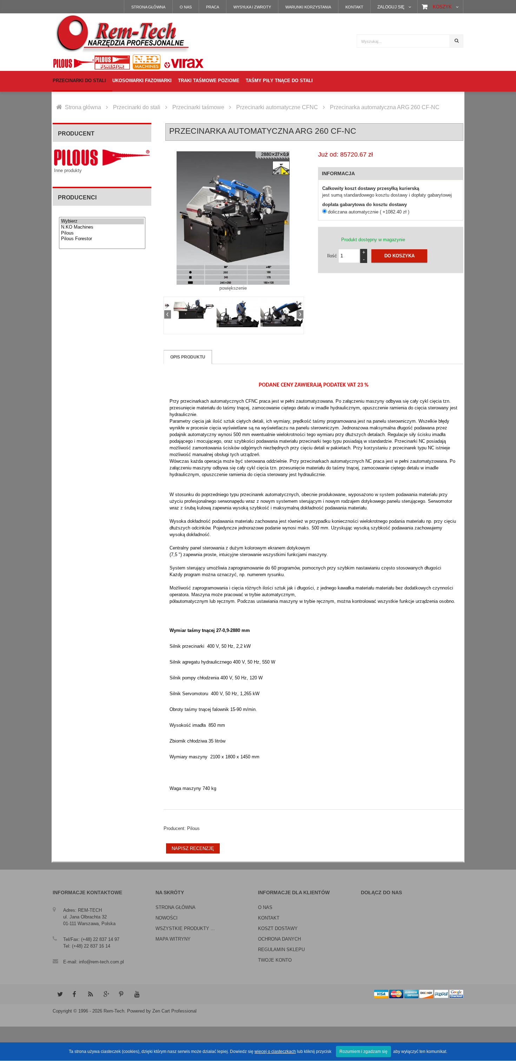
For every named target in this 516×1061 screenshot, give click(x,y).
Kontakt (354, 7)
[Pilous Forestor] (102, 239)
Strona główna (148, 7)
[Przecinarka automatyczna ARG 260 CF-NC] (194, 308)
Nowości (167, 918)
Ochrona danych (279, 939)
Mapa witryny (173, 939)
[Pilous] (102, 233)
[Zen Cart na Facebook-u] (75, 994)
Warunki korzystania (308, 7)
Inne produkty (68, 170)
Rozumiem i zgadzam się (363, 1051)
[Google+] (106, 994)
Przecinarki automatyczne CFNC (277, 107)
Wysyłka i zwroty (252, 7)
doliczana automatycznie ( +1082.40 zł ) (368, 212)
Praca (212, 7)
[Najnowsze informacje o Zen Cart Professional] (91, 994)
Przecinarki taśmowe (198, 107)
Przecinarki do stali (136, 107)
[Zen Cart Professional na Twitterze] (60, 994)
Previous (168, 315)
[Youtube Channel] (137, 994)
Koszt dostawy (278, 928)
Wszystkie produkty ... (185, 928)
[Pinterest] (121, 994)
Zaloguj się (390, 7)
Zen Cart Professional (174, 1011)
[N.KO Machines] (102, 227)
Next (299, 315)
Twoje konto (275, 960)
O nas (186, 7)
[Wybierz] (102, 221)
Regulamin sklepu (281, 949)
